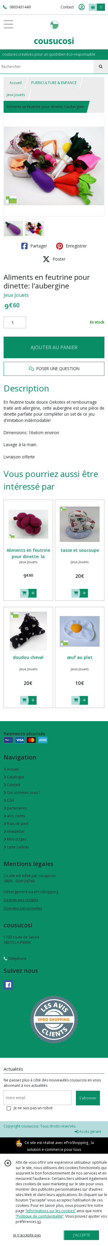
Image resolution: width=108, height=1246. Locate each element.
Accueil (16, 82)
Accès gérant (89, 1131)
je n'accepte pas (27, 1235)
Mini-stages (16, 839)
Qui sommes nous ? (23, 792)
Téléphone (16, 958)
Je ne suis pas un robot (33, 1107)
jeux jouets (16, 94)
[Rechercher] (101, 67)
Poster (58, 259)
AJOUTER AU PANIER (54, 347)
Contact (67, 7)
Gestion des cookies (21, 899)
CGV (10, 800)
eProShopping (76, 1142)
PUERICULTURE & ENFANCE (53, 82)
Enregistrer (75, 246)
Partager (38, 246)
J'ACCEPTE (81, 1235)
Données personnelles (23, 908)
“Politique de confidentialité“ (40, 1216)
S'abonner (88, 1098)
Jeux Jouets (16, 295)
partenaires (16, 808)
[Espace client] (81, 7)
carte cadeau (17, 847)
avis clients (15, 815)
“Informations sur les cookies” (50, 1210)
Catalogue (15, 776)
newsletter (15, 831)
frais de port (17, 823)
